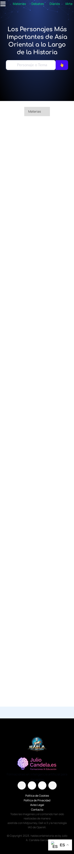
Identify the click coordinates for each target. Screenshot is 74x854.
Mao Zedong (37, 168)
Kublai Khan (37, 240)
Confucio (37, 677)
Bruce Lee (37, 531)
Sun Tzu (37, 313)
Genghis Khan (37, 604)
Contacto (37, 809)
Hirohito (37, 386)
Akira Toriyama (37, 453)
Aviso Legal (37, 805)
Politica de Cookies (37, 795)
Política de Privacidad (37, 800)
